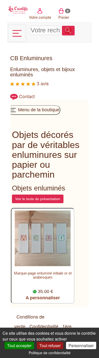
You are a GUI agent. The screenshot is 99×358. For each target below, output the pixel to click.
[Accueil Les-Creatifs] (18, 9)
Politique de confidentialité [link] (50, 352)
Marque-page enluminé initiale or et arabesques (43, 275)
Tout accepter (19, 345)
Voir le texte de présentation (37, 199)
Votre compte (40, 17)
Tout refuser (50, 345)
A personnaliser (43, 297)
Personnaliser (81, 345)
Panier (63, 14)
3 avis (42, 83)
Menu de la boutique (38, 109)
